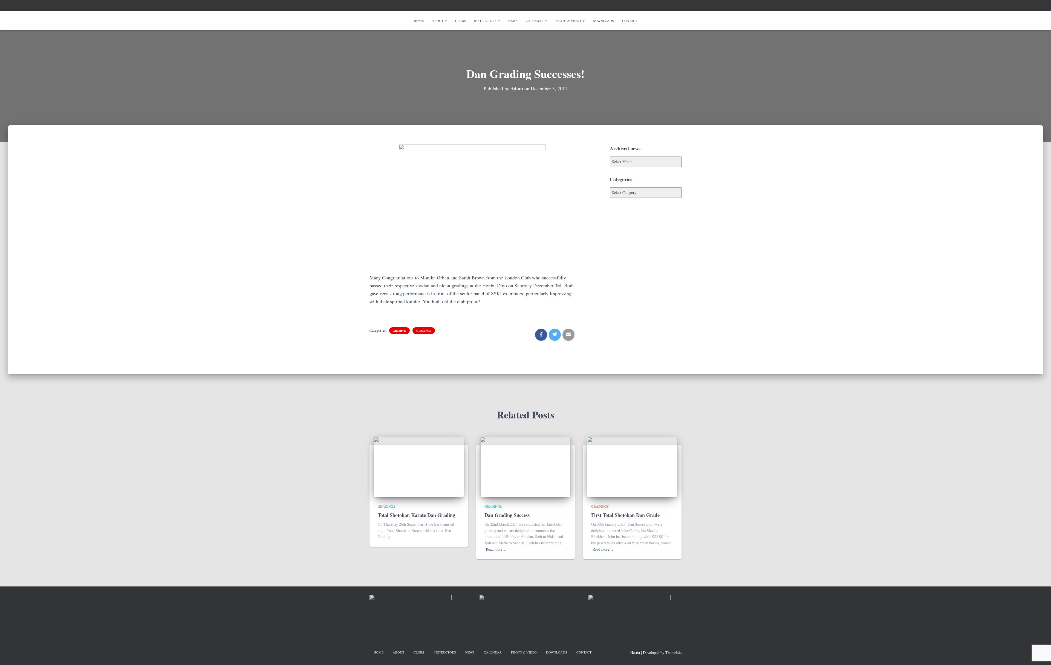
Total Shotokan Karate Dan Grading (416, 515)
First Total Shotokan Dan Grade (625, 515)
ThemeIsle (673, 652)
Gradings (423, 330)
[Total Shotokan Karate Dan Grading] (419, 466)
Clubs (460, 20)
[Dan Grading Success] (525, 466)
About (438, 20)
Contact (629, 20)
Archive (399, 330)
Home (419, 20)
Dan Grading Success (507, 515)
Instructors (485, 20)
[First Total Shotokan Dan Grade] (632, 466)
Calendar (535, 20)
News (513, 20)
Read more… (496, 549)
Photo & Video (568, 20)
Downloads (603, 20)
